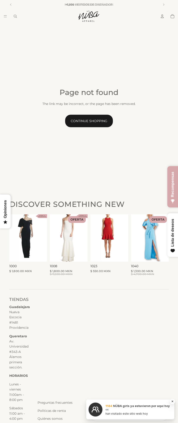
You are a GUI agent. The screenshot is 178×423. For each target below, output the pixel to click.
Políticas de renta (52, 411)
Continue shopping (89, 121)
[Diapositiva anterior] (55, 238)
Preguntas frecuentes (55, 402)
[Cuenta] (162, 16)
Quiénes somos (50, 418)
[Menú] (5, 16)
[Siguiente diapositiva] (82, 238)
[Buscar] (15, 16)
